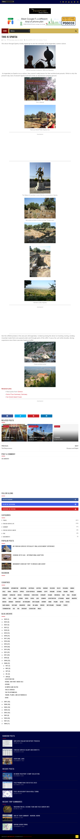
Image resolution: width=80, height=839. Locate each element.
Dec (7, 666)
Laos (37, 598)
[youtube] (69, 2)
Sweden (42, 605)
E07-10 (35, 40)
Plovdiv (57, 437)
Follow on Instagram (9, 504)
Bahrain (45, 588)
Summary (5, 527)
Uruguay (24, 608)
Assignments (6, 537)
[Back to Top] (77, 836)
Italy (9, 598)
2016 (5, 641)
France (72, 591)
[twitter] (66, 2)
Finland (66, 591)
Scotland (14, 605)
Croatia (15, 591)
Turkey (65, 605)
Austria (38, 588)
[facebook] (60, 2)
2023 (6, 622)
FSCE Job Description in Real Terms (26, 791)
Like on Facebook (7, 499)
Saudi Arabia (6, 605)
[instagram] (63, 2)
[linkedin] (72, 2)
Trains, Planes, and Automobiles (16, 695)
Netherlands (26, 602)
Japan (14, 598)
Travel (45, 40)
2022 (6, 625)
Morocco (18, 602)
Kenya (26, 598)
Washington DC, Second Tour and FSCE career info (31, 807)
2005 (6, 707)
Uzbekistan (32, 608)
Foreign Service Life (8, 523)
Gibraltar (12, 595)
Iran (63, 595)
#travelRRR (29, 40)
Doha (6, 698)
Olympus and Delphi (11, 687)
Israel (4, 598)
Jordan (21, 598)
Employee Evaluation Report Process (27, 741)
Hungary (43, 595)
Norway (44, 602)
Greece (41, 40)
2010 (5, 658)
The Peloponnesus (11, 692)
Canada (72, 588)
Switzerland (50, 605)
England (52, 591)
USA (18, 608)
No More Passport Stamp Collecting (27, 774)
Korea (32, 598)
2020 (6, 630)
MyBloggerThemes (27, 836)
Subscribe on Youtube (9, 509)
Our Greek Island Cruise (14, 397)
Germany (5, 595)
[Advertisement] (40, 147)
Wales (39, 608)
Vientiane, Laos (8, 437)
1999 (5, 718)
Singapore (22, 605)
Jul (7, 674)
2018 (5, 636)
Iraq (68, 595)
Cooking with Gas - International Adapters (28, 555)
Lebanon (43, 598)
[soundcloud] (77, 2)
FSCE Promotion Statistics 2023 (25, 783)
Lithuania (61, 598)
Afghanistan (14, 588)
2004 (6, 710)
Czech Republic (30, 591)
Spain (29, 605)
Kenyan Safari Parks (21, 824)
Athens (7, 684)
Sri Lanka (35, 605)
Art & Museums (33, 426)
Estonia (59, 591)
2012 (5, 652)
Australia (31, 588)
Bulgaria (57, 426)
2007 (6, 702)
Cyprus (22, 591)
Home (5, 31)
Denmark (39, 591)
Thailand (58, 605)
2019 (5, 633)
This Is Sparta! (10, 690)
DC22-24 (6, 426)
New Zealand (35, 602)
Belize (58, 588)
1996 (5, 723)
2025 (6, 619)
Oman (49, 602)
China (9, 591)
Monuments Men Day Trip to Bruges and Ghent (29, 564)
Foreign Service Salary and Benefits (27, 750)
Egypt (46, 591)
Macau (68, 598)
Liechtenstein (52, 598)
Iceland (50, 595)
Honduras (26, 595)
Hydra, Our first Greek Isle (14, 682)
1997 (5, 721)
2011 (5, 655)
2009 (6, 660)
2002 (6, 712)
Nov (7, 668)
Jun (7, 677)
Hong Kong (35, 595)
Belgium (52, 588)
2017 (5, 638)
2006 (6, 704)
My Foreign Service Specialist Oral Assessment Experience (34, 546)
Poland (56, 602)
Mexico (4, 602)
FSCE (4, 533)
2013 (5, 649)
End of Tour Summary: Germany (16, 394)
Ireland (74, 595)
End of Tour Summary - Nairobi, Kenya (27, 816)
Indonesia (57, 595)
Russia (67, 602)
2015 (5, 644)
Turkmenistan (6, 608)
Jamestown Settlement (37, 437)
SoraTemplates (10, 836)
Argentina (23, 588)
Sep (7, 671)
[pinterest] (74, 2)
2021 (5, 627)
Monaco (11, 602)
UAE (14, 608)
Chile (4, 591)
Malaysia (74, 598)
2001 (5, 715)
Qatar (61, 602)
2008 (6, 663)
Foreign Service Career (9, 530)
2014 (5, 647)
